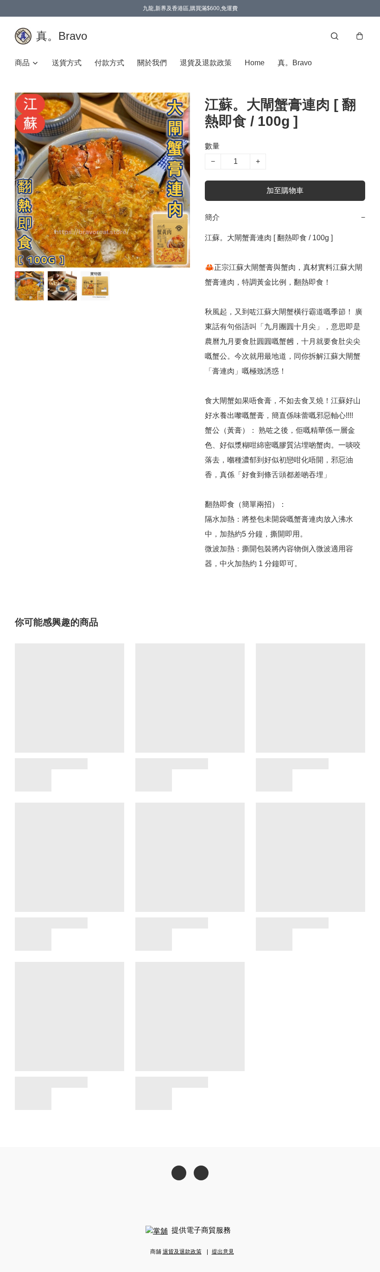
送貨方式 (67, 63)
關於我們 (152, 63)
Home (255, 63)
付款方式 (109, 63)
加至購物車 (285, 190)
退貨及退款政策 (206, 63)
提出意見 (223, 1251)
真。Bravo (295, 63)
